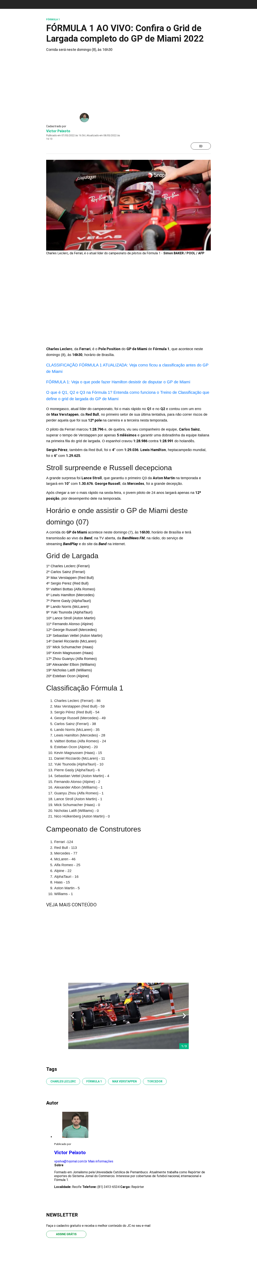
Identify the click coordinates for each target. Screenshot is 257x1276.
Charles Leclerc (63, 1081)
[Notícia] (201, 146)
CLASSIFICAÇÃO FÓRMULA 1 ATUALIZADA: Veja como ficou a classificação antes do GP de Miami (127, 368)
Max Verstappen (124, 1081)
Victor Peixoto (58, 131)
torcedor (154, 1081)
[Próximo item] (184, 1015)
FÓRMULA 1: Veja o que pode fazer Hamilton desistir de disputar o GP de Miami (118, 382)
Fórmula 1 (94, 1081)
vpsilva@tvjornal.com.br (70, 1161)
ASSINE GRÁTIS (66, 1234)
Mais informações (100, 1161)
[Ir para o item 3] (70, 1015)
